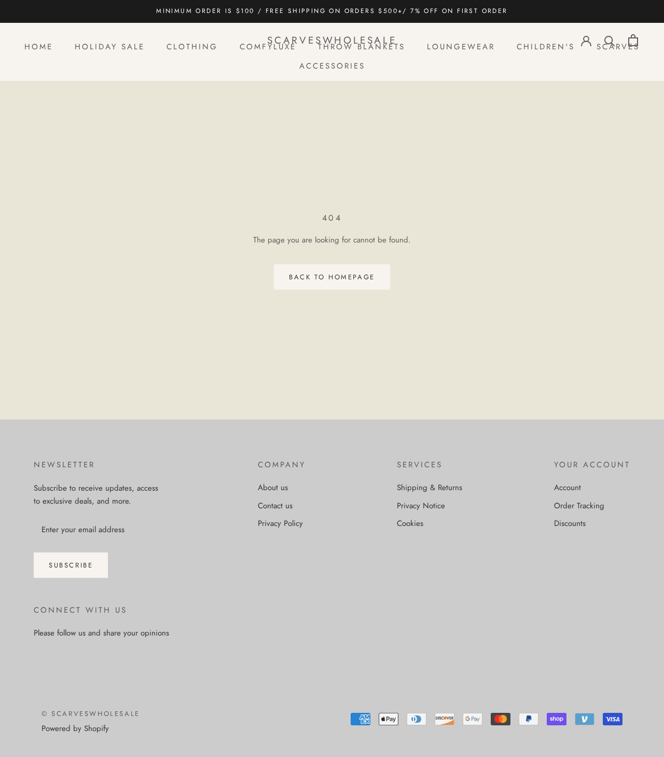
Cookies (410, 523)
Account (567, 487)
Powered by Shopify (75, 728)
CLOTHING (192, 46)
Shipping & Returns (429, 487)
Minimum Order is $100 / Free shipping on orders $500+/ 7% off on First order (331, 11)
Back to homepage (332, 277)
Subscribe (71, 565)
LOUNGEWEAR (461, 46)
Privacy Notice (421, 505)
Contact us (275, 505)
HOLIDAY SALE (110, 46)
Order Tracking (579, 505)
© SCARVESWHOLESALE (91, 714)
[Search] (609, 40)
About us (273, 487)
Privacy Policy (280, 523)
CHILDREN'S (546, 46)
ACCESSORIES (332, 65)
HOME (38, 46)
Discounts (570, 523)
